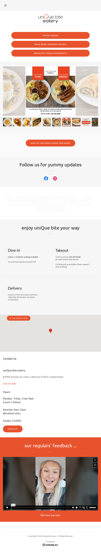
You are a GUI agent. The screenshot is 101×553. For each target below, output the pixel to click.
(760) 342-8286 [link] (9, 383)
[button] (5, 5)
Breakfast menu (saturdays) (50, 53)
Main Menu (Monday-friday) (50, 44)
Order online (50, 35)
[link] (50, 19)
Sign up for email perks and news (50, 143)
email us (13, 429)
